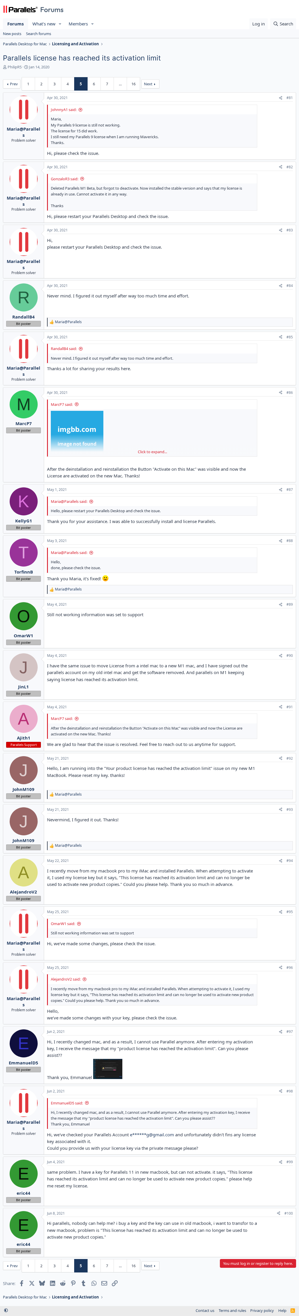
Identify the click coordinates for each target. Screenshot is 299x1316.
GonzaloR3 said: (64, 178)
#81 (289, 97)
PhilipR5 (15, 67)
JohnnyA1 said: (64, 109)
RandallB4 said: (64, 348)
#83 (289, 230)
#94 (289, 860)
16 (133, 83)
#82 (289, 166)
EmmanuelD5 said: (67, 1103)
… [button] (120, 83)
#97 (289, 1031)
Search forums (38, 33)
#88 (289, 540)
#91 (289, 706)
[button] (60, 23)
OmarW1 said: (63, 923)
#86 (289, 392)
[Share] (280, 98)
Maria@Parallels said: (69, 501)
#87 (289, 489)
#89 (289, 604)
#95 (289, 911)
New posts (12, 33)
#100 (288, 1213)
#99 (289, 1161)
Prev (14, 83)
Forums (15, 24)
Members (78, 24)
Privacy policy (262, 1310)
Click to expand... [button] (152, 451)
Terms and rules (232, 1310)
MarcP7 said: (62, 404)
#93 (289, 809)
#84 (289, 285)
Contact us (205, 1310)
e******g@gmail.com (152, 1134)
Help (282, 1310)
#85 (289, 337)
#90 (289, 655)
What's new (43, 24)
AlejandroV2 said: (66, 979)
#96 (289, 967)
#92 (289, 758)
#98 (289, 1091)
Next (148, 83)
